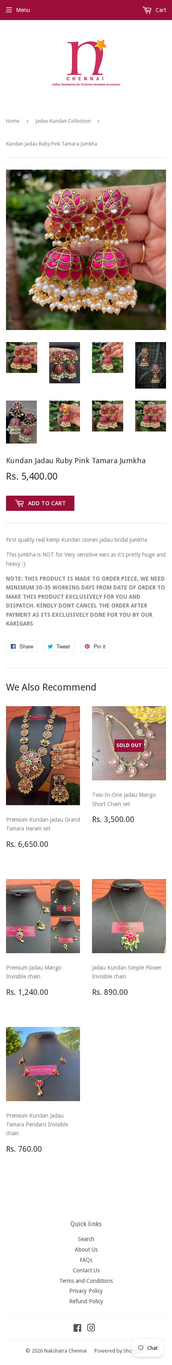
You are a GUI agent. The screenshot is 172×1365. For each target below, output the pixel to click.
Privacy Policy (86, 1291)
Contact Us (86, 1270)
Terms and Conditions (86, 1281)
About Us (86, 1249)
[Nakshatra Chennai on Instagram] (91, 1329)
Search (86, 1239)
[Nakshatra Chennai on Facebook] (77, 1329)
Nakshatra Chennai (65, 1351)
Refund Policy (86, 1301)
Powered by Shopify (117, 1351)
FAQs (86, 1260)
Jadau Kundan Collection (63, 121)
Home (13, 121)
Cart (160, 10)
